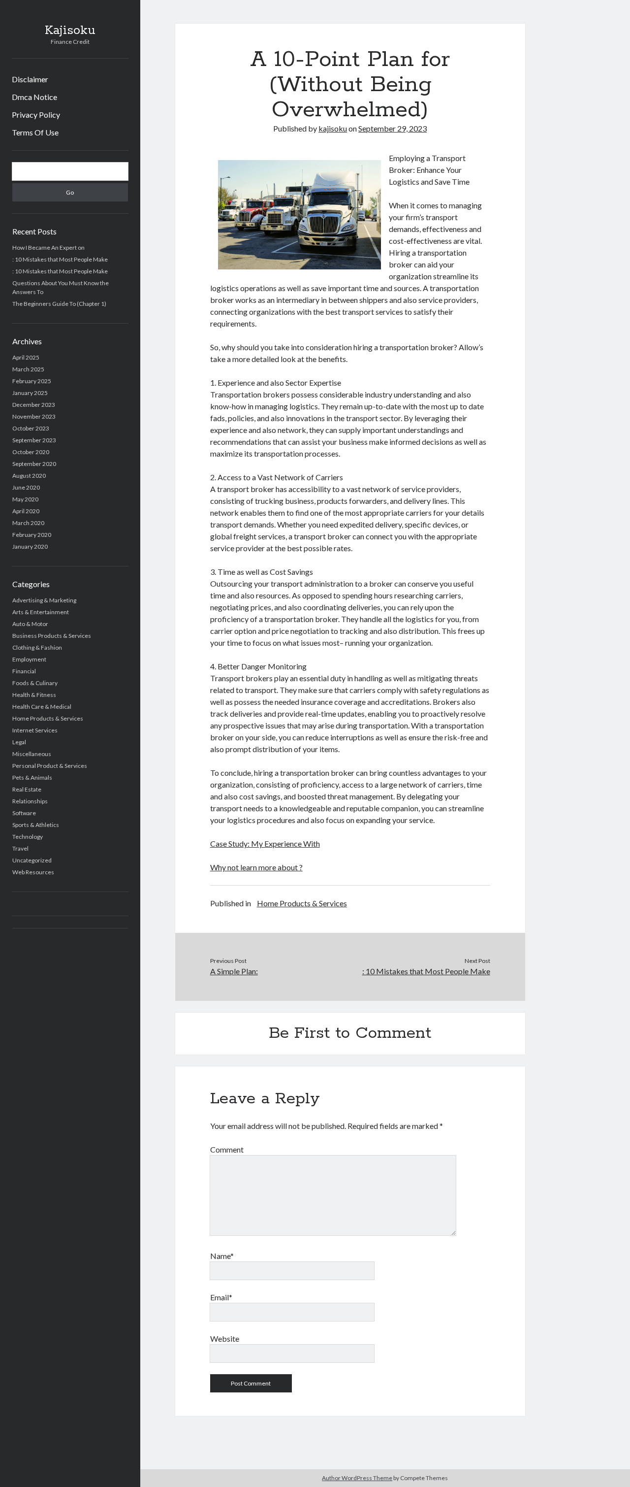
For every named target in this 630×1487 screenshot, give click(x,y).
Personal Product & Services (49, 765)
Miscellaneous (31, 754)
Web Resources (33, 872)
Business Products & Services (51, 635)
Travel (20, 848)
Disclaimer (30, 79)
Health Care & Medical (41, 706)
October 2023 (30, 428)
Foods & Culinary (35, 683)
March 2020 (28, 523)
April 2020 (25, 511)
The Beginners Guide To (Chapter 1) (59, 303)
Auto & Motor (30, 624)
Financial (24, 671)
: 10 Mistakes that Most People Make (60, 259)
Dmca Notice (34, 96)
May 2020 (25, 499)
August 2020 (29, 475)
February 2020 (31, 534)
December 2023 (33, 404)
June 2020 (26, 487)
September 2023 (34, 440)
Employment (29, 659)
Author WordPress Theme (357, 1478)
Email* (221, 1297)
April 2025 (25, 357)
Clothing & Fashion (37, 647)
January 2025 (30, 393)
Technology (27, 836)
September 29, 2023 (392, 128)
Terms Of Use (35, 132)
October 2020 (30, 452)
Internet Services (35, 730)
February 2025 (31, 381)
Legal (19, 742)
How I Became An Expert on (48, 247)
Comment (227, 1149)
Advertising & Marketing (44, 600)
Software (24, 813)
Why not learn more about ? (256, 867)
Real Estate (26, 789)
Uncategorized (32, 860)
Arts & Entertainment (40, 612)
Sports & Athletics (35, 824)
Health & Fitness (34, 694)
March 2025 (28, 369)
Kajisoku (70, 30)
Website (224, 1338)
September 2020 (34, 463)
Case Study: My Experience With (265, 843)
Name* (222, 1255)
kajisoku (332, 128)
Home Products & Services (47, 718)
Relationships (30, 801)
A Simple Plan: (234, 971)
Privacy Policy (36, 114)
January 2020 (30, 546)
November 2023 (34, 416)
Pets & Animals (32, 777)
